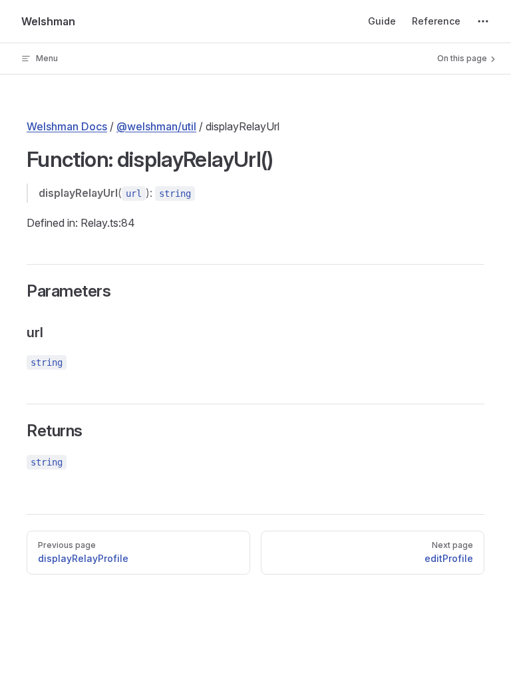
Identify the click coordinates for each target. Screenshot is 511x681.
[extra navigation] (483, 21)
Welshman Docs (67, 126)
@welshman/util (156, 126)
